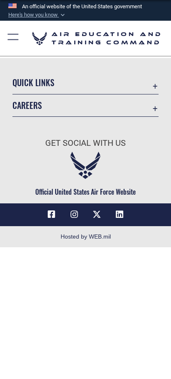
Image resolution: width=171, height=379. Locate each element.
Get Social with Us (85, 143)
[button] (37, 15)
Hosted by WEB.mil (86, 236)
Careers (27, 105)
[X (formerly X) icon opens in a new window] (96, 214)
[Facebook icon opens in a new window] (51, 214)
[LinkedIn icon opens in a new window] (119, 214)
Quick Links (33, 83)
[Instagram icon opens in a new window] (74, 214)
